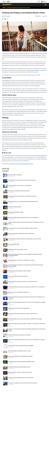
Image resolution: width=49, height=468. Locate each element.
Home (4, 7)
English (39, 1)
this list (22, 109)
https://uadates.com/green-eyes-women (36, 70)
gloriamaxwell (7, 16)
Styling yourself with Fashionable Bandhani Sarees (21, 163)
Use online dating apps (41, 155)
